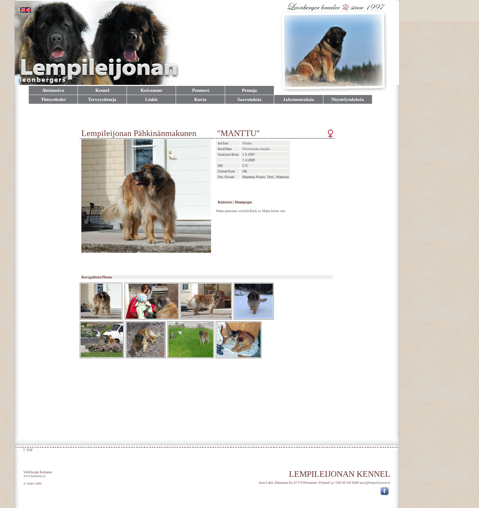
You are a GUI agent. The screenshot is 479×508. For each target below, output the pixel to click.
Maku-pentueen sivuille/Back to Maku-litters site (250, 211)
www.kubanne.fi (34, 476)
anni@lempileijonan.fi (375, 483)
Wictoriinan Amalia (256, 149)
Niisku (247, 143)
